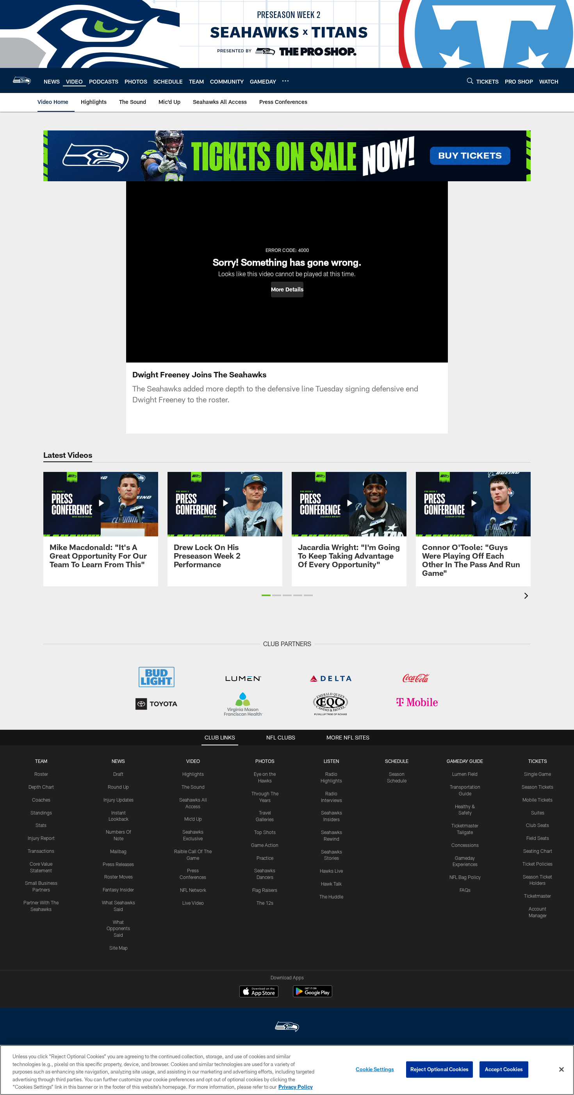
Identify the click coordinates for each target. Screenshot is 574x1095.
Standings (41, 812)
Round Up (118, 787)
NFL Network (193, 890)
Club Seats (537, 825)
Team (41, 761)
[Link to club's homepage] (21, 80)
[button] (287, 289)
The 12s (265, 903)
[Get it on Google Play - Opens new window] (312, 995)
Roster (41, 774)
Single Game (537, 774)
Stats (41, 825)
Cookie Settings (375, 1069)
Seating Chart (537, 851)
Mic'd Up (193, 819)
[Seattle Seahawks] (287, 1027)
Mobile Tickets (537, 799)
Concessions (465, 845)
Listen (331, 761)
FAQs (465, 890)
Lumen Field (465, 774)
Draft (118, 774)
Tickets (537, 761)
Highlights (193, 774)
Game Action (264, 845)
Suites (537, 812)
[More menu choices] (285, 81)
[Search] (470, 80)
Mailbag (118, 851)
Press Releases (118, 864)
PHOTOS (265, 761)
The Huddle (331, 896)
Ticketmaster (537, 896)
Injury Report (41, 838)
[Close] (561, 1069)
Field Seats (537, 838)
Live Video (193, 903)
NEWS (118, 761)
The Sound (193, 787)
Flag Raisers (264, 890)
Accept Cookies (504, 1069)
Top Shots (265, 832)
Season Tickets (537, 787)
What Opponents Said (118, 928)
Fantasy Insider (118, 889)
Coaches (41, 799)
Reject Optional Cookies (439, 1069)
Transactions (41, 851)
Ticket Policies (537, 863)
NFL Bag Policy (465, 877)
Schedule (396, 761)
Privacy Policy (295, 1087)
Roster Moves (118, 876)
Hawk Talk (331, 883)
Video (193, 761)
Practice (265, 858)
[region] (287, 1070)
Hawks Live (331, 870)
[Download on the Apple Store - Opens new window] (259, 992)
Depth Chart (41, 787)
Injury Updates (118, 799)
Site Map (118, 947)
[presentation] (527, 597)
